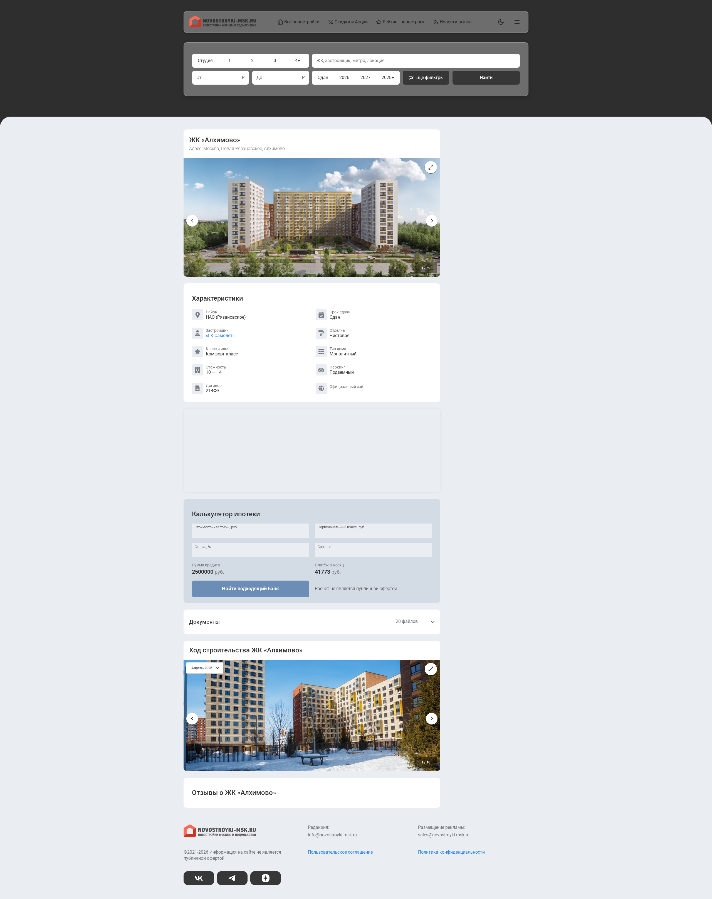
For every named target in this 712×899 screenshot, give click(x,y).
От (199, 77)
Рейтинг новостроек (404, 21)
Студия (205, 60)
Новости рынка (456, 21)
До (259, 77)
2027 (365, 77)
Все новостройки (302, 21)
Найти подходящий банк (250, 588)
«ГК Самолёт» (220, 335)
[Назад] (192, 221)
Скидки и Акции (351, 21)
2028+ (388, 77)
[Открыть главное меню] (516, 22)
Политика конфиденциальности (451, 852)
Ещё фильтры (430, 77)
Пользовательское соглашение (340, 852)
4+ (297, 60)
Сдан (323, 77)
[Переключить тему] (499, 22)
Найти (486, 77)
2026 (344, 77)
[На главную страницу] (222, 25)
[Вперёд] (431, 221)
